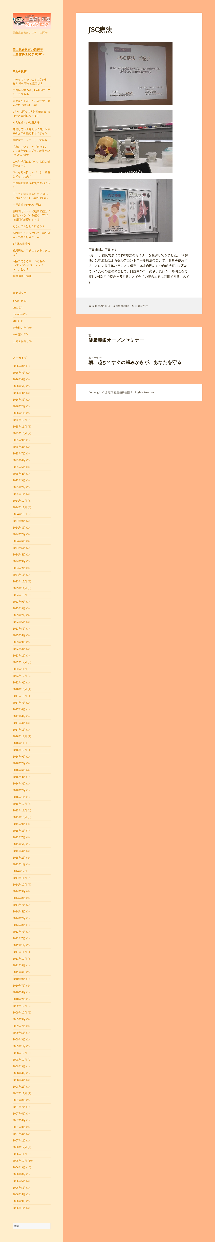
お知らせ (18, 301)
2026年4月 (19, 393)
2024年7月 (19, 534)
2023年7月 (19, 615)
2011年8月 (19, 965)
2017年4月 (19, 716)
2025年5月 (19, 467)
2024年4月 (19, 554)
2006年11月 (20, 1154)
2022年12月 (20, 662)
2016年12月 (20, 736)
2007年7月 (19, 1107)
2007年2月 (19, 1134)
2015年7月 (19, 837)
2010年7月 (19, 985)
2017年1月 (19, 729)
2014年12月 (20, 871)
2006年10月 (20, 1161)
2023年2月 (19, 649)
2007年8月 (19, 1100)
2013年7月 (19, 932)
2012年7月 (19, 938)
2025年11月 (20, 426)
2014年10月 (20, 884)
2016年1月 (19, 797)
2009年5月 (19, 1033)
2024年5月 (19, 548)
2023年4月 (19, 635)
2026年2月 (19, 406)
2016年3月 (19, 783)
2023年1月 (19, 655)
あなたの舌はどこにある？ (29, 226)
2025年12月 (20, 420)
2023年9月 (19, 601)
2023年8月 (19, 608)
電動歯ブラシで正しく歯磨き (30, 140)
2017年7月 (19, 703)
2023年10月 (20, 595)
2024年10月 (20, 514)
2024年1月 (19, 575)
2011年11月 (20, 952)
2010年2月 (19, 999)
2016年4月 (19, 777)
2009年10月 (20, 1012)
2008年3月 (19, 1080)
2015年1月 (19, 864)
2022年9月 (19, 682)
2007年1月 (19, 1140)
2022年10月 (20, 676)
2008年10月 (20, 1059)
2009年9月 (19, 1019)
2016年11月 (20, 743)
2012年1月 (19, 945)
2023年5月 (19, 628)
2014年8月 (19, 898)
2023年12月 (20, 581)
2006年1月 (19, 1208)
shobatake (122, 306)
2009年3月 (19, 1039)
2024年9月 (19, 521)
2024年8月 (19, 527)
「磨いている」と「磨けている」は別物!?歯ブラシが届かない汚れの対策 (31, 151)
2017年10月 (20, 696)
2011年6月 (19, 972)
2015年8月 (19, 830)
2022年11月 (20, 669)
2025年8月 (19, 447)
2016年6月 (19, 770)
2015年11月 (20, 810)
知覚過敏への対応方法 (26, 122)
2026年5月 (19, 386)
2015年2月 (19, 857)
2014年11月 (20, 878)
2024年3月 (19, 561)
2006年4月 (19, 1194)
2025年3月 (19, 480)
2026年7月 (19, 372)
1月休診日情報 (21, 244)
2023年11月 (20, 588)
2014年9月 (19, 891)
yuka (16, 321)
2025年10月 (20, 433)
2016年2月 (19, 790)
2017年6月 (19, 709)
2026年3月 (19, 399)
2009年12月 (20, 1006)
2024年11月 (20, 507)
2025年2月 (19, 487)
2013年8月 (19, 925)
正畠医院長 (19, 341)
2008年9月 (19, 1066)
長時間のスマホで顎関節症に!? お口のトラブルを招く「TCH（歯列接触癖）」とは (31, 215)
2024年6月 (19, 541)
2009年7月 (19, 1026)
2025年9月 (19, 440)
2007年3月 (19, 1127)
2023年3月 (19, 642)
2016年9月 (19, 756)
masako (18, 314)
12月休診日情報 (22, 276)
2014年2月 (19, 918)
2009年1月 (19, 1046)
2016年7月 (19, 763)
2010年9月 (19, 979)
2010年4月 (19, 992)
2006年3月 (19, 1201)
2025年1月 (19, 494)
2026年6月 (19, 379)
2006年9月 (19, 1167)
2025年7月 (19, 453)
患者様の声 (19, 328)
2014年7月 (19, 905)
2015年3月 (19, 851)
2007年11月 (20, 1093)
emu (15, 307)
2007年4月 (19, 1120)
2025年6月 (19, 460)
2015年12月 (20, 804)
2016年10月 (20, 750)
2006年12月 (20, 1147)
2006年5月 (19, 1187)
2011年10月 (20, 958)
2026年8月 (19, 366)
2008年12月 (20, 1053)
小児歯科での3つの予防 (27, 204)
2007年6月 (19, 1113)
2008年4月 (19, 1073)
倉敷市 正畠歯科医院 (117, 392)
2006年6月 (19, 1181)
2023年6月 (19, 622)
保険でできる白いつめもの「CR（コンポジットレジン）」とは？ (29, 265)
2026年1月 (19, 413)
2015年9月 (19, 824)
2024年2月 (19, 568)
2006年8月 (19, 1174)
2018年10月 (20, 689)
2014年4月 (19, 911)
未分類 (17, 334)
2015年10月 (20, 817)
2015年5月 (19, 844)
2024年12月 (20, 500)
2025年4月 (19, 474)
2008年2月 (19, 1086)
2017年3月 (19, 723)
